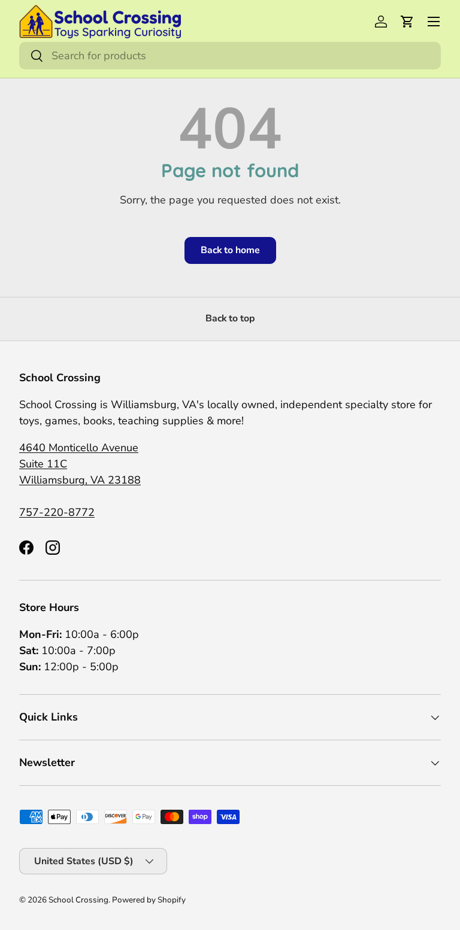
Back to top (230, 318)
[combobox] (230, 55)
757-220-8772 (57, 512)
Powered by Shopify (149, 899)
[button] (407, 21)
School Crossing (78, 899)
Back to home (230, 250)
